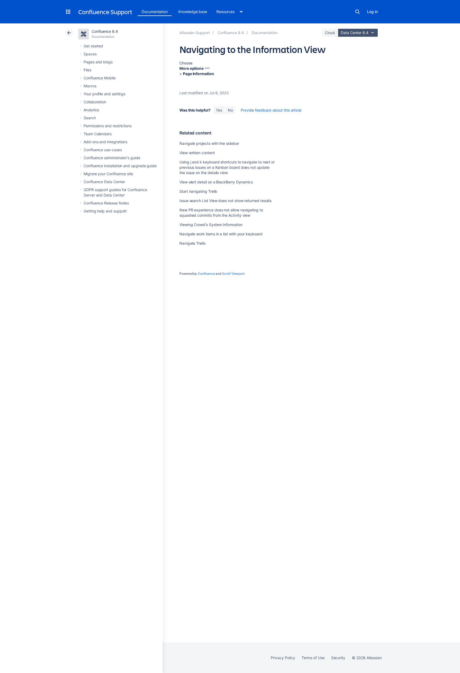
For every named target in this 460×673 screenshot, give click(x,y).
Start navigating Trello (198, 191)
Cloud (330, 32)
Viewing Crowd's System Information (211, 224)
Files (87, 70)
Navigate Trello (192, 243)
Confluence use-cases (103, 149)
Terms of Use (313, 657)
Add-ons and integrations (105, 141)
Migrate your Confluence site (108, 173)
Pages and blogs (98, 62)
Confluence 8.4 (105, 31)
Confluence (206, 274)
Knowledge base (192, 11)
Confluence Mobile (100, 78)
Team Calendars (98, 134)
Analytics (91, 110)
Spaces (90, 54)
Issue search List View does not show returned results (225, 200)
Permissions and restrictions (108, 126)
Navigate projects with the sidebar (209, 143)
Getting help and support (105, 211)
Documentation (155, 11)
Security (338, 657)
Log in (372, 11)
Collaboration (95, 102)
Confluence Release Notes (106, 203)
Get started (93, 46)
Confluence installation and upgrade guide (120, 165)
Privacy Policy (283, 657)
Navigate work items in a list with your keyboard (220, 234)
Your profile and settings (104, 94)
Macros (90, 86)
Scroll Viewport (233, 274)
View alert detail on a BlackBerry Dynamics (216, 182)
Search (357, 11)
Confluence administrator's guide (112, 157)
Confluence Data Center (104, 181)
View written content (197, 152)
